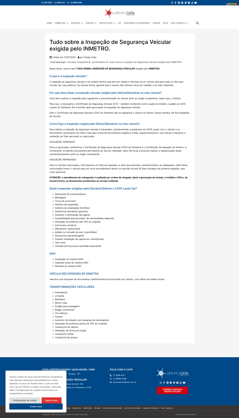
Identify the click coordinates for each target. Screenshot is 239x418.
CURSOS (156, 23)
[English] (228, 3)
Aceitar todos (36, 406)
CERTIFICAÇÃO (105, 23)
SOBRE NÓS (60, 23)
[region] (36, 391)
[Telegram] (189, 2)
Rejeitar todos (51, 400)
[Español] (235, 3)
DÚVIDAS (97, 408)
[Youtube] (195, 2)
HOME (49, 23)
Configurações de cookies (25, 400)
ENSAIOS (90, 23)
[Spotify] (182, 2)
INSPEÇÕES (87, 408)
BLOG (165, 23)
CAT (119, 23)
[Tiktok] (192, 2)
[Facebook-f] (175, 2)
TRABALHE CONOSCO (151, 408)
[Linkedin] (179, 2)
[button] (197, 23)
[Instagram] (172, 2)
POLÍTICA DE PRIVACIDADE (112, 408)
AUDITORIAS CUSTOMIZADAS (137, 23)
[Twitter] (185, 2)
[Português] (231, 3)
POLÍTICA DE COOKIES (132, 408)
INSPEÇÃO (75, 23)
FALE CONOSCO (178, 23)
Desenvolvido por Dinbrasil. (186, 415)
